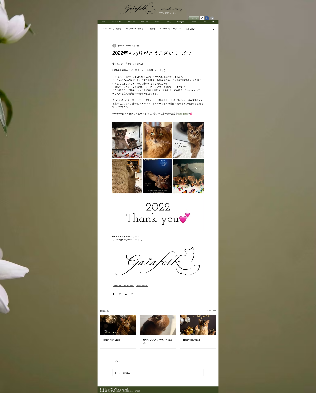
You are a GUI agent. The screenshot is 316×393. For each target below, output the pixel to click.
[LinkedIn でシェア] (125, 294)
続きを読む (190, 29)
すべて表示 (211, 311)
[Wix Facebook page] (207, 18)
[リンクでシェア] (131, 294)
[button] (145, 22)
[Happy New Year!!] (118, 325)
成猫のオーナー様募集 (134, 29)
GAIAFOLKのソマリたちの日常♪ (157, 341)
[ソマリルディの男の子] (158, 325)
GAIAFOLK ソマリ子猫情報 (110, 29)
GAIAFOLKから (142, 286)
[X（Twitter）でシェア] (119, 294)
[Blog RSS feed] (212, 18)
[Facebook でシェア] (113, 294)
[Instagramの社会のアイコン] (202, 18)
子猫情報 (151, 29)
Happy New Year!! (111, 339)
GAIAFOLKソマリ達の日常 (170, 29)
